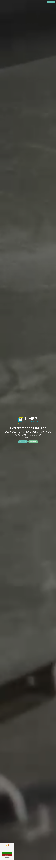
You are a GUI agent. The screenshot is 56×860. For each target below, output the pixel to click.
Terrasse (25, 1)
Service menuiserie (51, 1)
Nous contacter (33, 441)
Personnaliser (7, 857)
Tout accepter (7, 853)
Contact (41, 1)
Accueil (3, 1)
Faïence (12, 1)
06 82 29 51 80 (23, 441)
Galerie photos (36, 1)
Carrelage (8, 1)
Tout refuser (7, 855)
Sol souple (30, 1)
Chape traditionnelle (18, 1)
